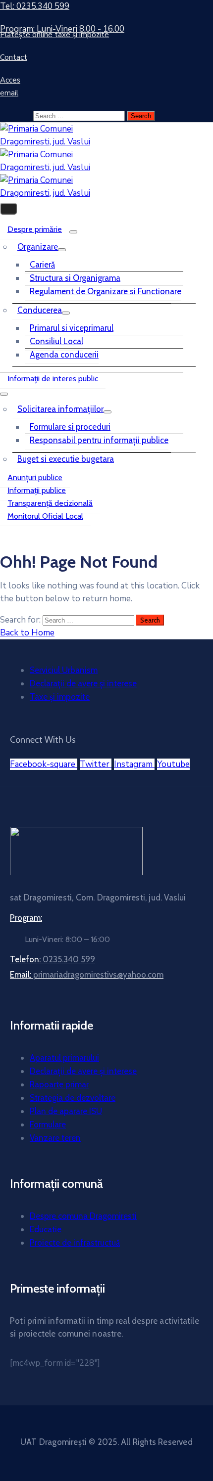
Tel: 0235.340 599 (34, 6)
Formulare (48, 1124)
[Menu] (73, 231)
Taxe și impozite (60, 697)
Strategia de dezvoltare (72, 1098)
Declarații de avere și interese (83, 683)
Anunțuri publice (34, 477)
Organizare (37, 247)
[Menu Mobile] (8, 209)
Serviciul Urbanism (64, 670)
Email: (86, 975)
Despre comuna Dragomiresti (83, 1216)
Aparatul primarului (64, 1058)
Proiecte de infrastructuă (75, 1243)
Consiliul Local (56, 341)
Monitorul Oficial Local (45, 516)
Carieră (42, 264)
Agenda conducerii (64, 354)
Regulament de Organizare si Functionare (105, 291)
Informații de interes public (52, 378)
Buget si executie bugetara (65, 459)
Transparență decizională (50, 503)
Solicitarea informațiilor (60, 409)
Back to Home (27, 632)
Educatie (45, 1229)
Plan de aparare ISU (66, 1111)
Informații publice (36, 490)
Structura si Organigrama (75, 278)
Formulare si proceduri (70, 427)
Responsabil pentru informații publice (99, 440)
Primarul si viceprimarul (71, 328)
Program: (26, 918)
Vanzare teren (55, 1138)
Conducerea (39, 310)
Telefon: (52, 959)
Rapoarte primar (59, 1084)
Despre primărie (34, 229)
